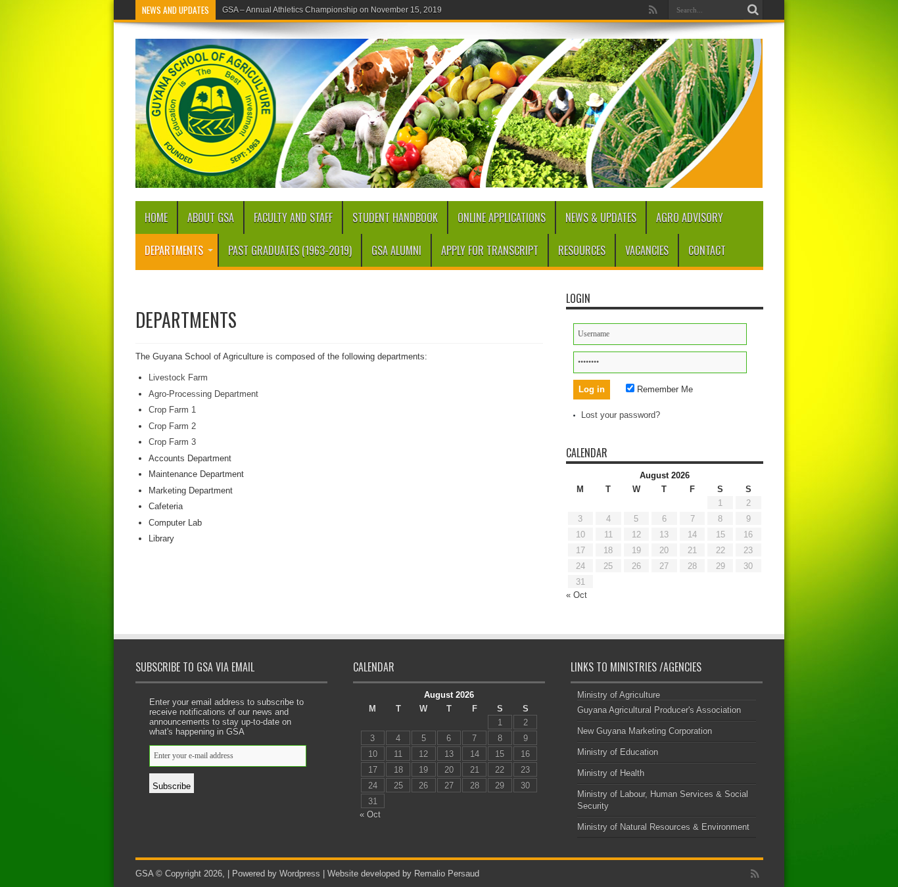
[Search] (753, 10)
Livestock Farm (178, 377)
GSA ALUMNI (396, 250)
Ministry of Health (610, 773)
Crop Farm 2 (172, 426)
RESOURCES (581, 250)
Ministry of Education (617, 752)
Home (156, 217)
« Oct (576, 595)
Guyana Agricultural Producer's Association (659, 710)
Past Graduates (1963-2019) (290, 250)
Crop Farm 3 (172, 442)
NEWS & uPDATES (600, 217)
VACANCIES (647, 250)
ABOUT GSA (210, 217)
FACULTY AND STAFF (293, 217)
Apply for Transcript (489, 250)
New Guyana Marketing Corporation (644, 731)
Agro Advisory (689, 217)
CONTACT (707, 250)
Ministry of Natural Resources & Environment (663, 827)
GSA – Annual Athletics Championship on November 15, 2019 (332, 9)
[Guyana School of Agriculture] (449, 178)
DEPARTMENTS (174, 250)
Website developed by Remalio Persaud (402, 873)
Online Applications (502, 217)
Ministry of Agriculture (618, 695)
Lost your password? (620, 415)
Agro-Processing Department (203, 394)
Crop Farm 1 (172, 410)
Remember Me (663, 389)
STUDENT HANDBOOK (395, 217)
